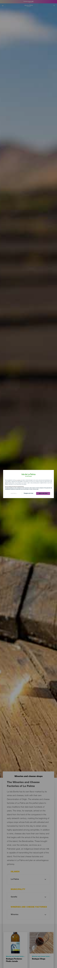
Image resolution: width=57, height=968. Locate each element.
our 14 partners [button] (17, 480)
